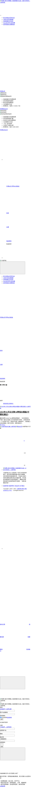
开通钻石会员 (4, 130)
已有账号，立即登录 (5, 727)
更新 (4, 403)
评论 (12, 403)
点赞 (9, 403)
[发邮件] (17, 547)
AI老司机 (19, 488)
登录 (2, 719)
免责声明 (11, 485)
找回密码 (9, 717)
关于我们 (21, 485)
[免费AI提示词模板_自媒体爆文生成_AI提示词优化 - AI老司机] (15, 469)
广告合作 (16, 485)
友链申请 (5, 485)
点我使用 (2, 786)
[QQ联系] (17, 519)
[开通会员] (12, 562)
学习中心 (2, 425)
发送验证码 (3, 739)
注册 (2, 746)
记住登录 (4, 717)
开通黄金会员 (4, 109)
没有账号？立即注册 (5, 709)
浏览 (7, 403)
